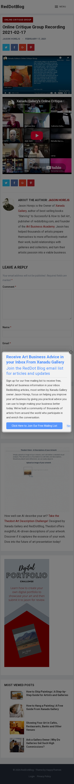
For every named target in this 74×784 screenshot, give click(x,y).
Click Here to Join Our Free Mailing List (34, 425)
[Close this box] (71, 352)
